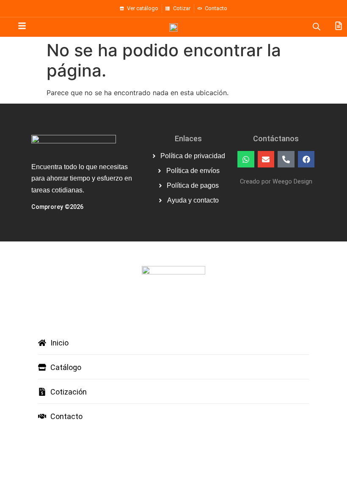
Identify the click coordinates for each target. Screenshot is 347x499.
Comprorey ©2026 (57, 207)
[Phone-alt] (286, 159)
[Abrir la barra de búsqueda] (316, 26)
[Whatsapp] (245, 159)
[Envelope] (266, 159)
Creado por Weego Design (276, 181)
